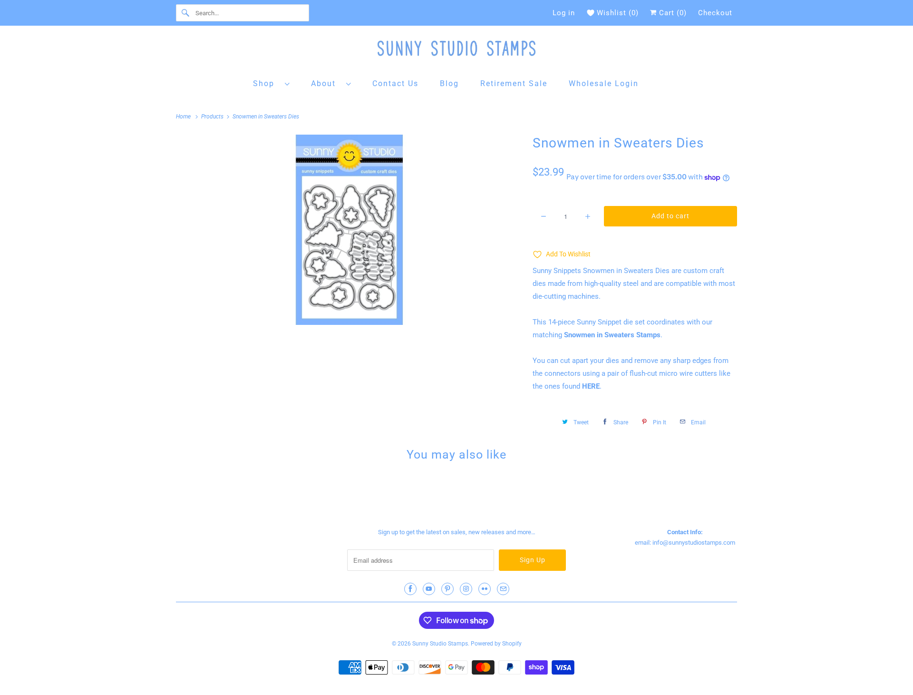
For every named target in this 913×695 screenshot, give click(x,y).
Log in (564, 13)
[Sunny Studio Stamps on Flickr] (484, 589)
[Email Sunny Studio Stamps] (503, 589)
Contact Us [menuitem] (395, 83)
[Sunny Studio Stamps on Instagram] (466, 589)
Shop (266, 83)
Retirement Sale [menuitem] (513, 83)
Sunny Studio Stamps (440, 643)
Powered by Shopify (496, 643)
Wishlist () (618, 13)
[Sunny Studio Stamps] (456, 50)
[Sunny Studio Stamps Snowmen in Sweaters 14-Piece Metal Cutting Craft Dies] (349, 230)
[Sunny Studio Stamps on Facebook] (410, 589)
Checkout (715, 13)
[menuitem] (271, 83)
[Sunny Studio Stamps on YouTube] (429, 589)
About (326, 83)
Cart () (672, 13)
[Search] (185, 12)
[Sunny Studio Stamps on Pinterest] (447, 589)
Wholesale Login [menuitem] (604, 83)
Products (213, 116)
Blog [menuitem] (449, 83)
